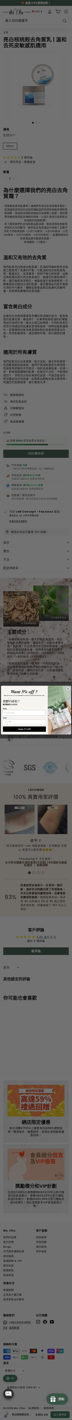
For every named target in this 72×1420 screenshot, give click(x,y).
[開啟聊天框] (8, 1394)
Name (5, 708)
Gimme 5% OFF (24, 729)
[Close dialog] (68, 688)
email (5, 718)
